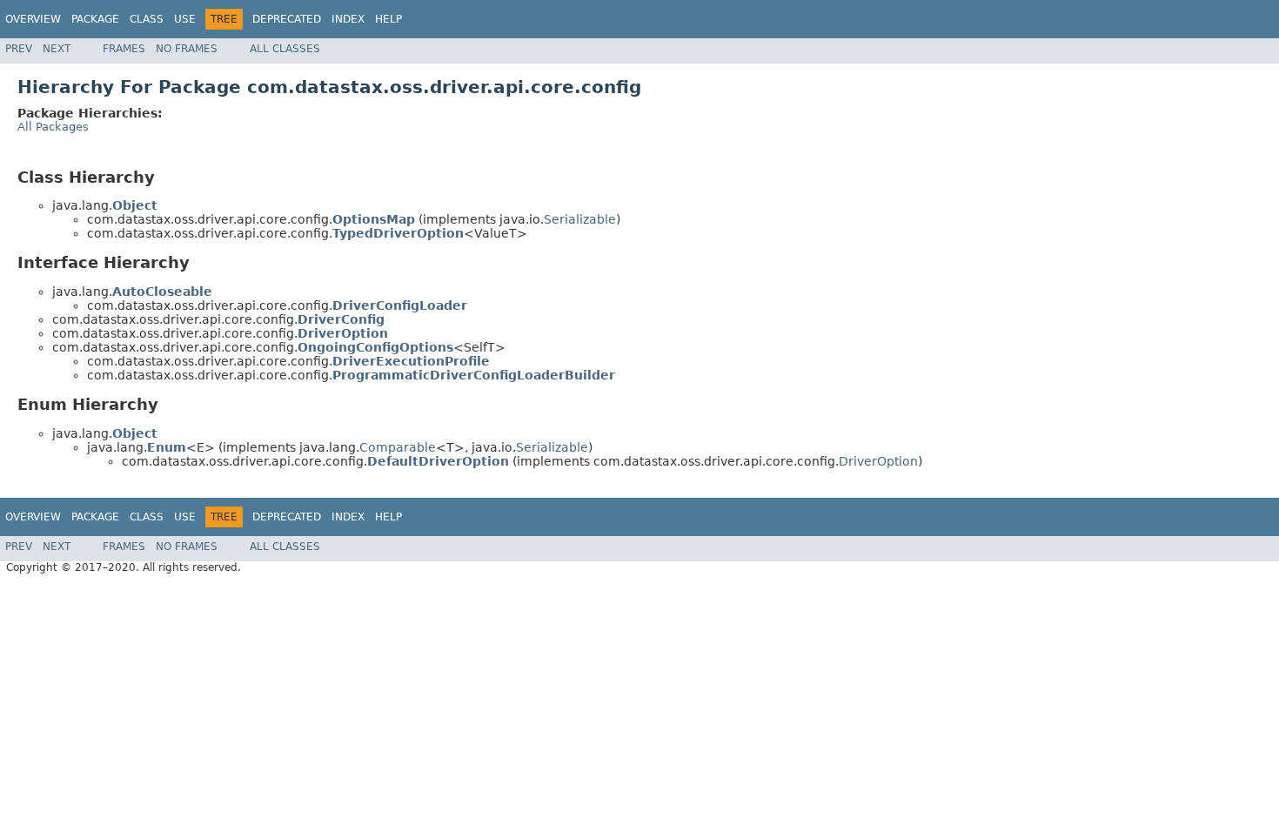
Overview (33, 19)
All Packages (53, 126)
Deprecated (286, 19)
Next (56, 49)
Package (95, 19)
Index (348, 19)
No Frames (187, 49)
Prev (18, 49)
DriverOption (878, 461)
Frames (124, 49)
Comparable (397, 447)
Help (388, 19)
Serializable (580, 219)
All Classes (285, 49)
